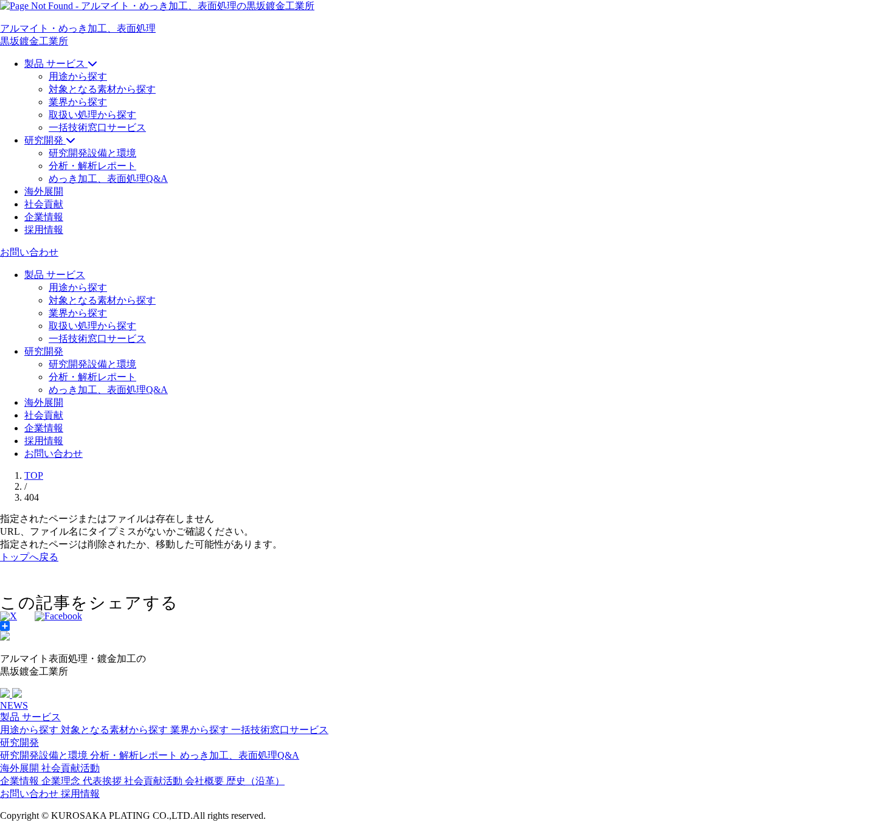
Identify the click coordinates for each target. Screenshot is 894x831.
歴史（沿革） (255, 781)
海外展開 (20, 768)
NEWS (14, 705)
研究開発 (19, 742)
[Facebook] (58, 616)
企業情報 (20, 781)
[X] (8, 616)
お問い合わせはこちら (793, 815)
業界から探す (78, 102)
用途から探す (78, 76)
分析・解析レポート (92, 166)
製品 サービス (30, 717)
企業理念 (62, 781)
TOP (33, 475)
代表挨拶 (103, 781)
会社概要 (205, 781)
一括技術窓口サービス (97, 127)
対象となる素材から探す (102, 89)
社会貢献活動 (70, 768)
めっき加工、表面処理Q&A (108, 178)
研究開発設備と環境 (92, 153)
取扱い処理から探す (92, 115)
